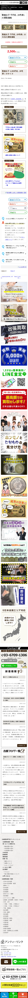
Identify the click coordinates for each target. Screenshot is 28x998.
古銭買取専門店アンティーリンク (11, 839)
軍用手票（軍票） (8, 918)
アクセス (7, 872)
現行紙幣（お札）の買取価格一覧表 (16, 192)
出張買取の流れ (9, 850)
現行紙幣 (5, 914)
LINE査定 (5, 852)
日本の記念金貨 (7, 881)
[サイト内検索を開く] (21, 2)
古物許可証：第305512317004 (8, 956)
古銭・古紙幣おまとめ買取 (10, 930)
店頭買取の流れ (9, 848)
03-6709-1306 (7, 953)
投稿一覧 (5, 858)
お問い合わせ (6, 876)
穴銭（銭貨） (7, 912)
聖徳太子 (13, 271)
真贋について (8, 863)
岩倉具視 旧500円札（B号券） (7, 277)
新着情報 (5, 854)
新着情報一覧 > (22, 745)
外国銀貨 (5, 926)
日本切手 (5, 932)
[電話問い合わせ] (14, 2)
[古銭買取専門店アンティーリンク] (5, 2)
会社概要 (5, 869)
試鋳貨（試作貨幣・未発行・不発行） (13, 900)
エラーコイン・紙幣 (8, 898)
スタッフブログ (9, 865)
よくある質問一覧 (22, 266)
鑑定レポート (8, 861)
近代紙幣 (5, 916)
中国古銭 (5, 922)
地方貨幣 (5, 910)
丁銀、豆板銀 (7, 908)
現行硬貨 (5, 896)
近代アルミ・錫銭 (8, 893)
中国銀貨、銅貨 (7, 920)
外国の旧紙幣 (7, 928)
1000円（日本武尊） (16, 99)
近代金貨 (5, 887)
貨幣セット (6, 885)
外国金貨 (5, 924)
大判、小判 (6, 902)
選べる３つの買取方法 (9, 844)
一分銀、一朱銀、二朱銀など (11, 904)
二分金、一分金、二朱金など (11, 906)
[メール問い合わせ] (23, 3)
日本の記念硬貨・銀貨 (9, 883)
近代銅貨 (5, 891)
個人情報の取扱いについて (12, 874)
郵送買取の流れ (9, 846)
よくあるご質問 (7, 867)
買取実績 (5, 856)
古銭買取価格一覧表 (8, 842)
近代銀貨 (5, 889)
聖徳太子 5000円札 (17, 277)
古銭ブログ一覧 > (21, 831)
